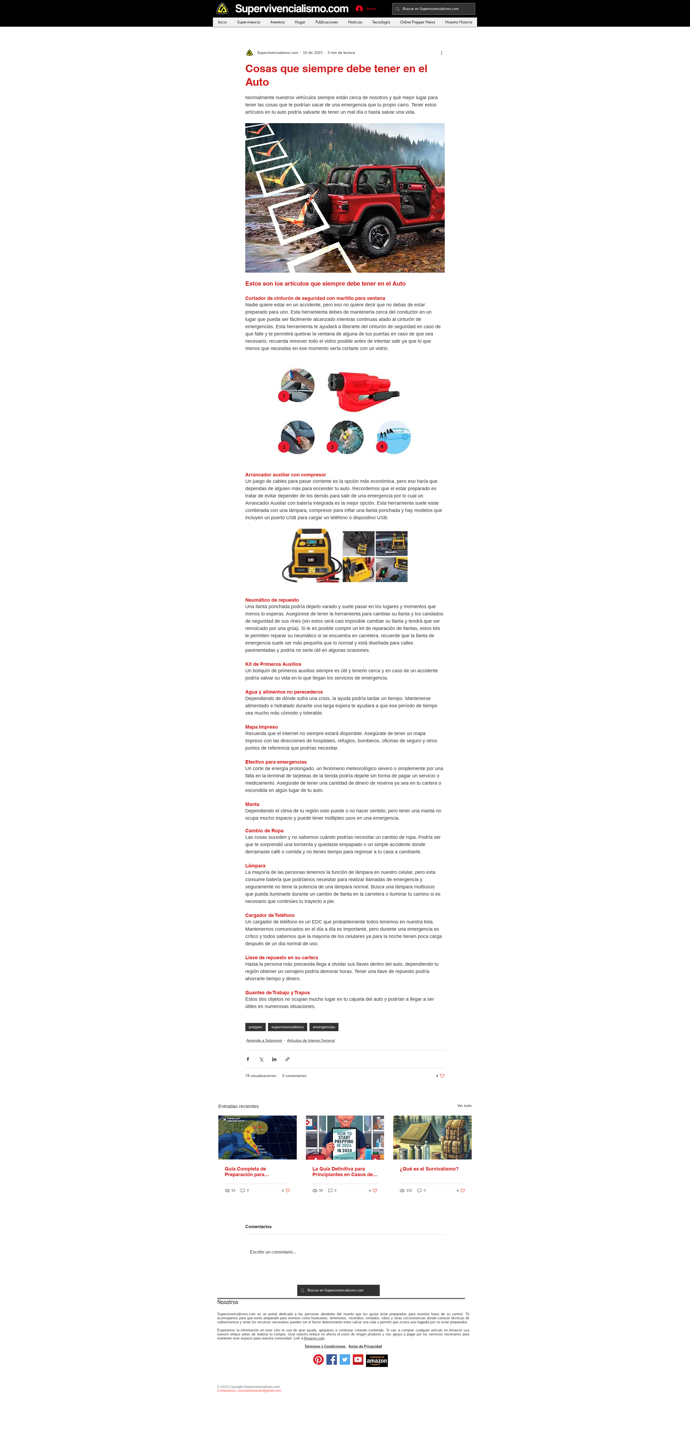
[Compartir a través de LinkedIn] (274, 1059)
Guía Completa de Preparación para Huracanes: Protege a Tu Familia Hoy (253, 1171)
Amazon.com (314, 1338)
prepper (255, 1027)
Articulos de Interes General (311, 1040)
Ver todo (464, 1105)
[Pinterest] (318, 1359)
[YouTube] (358, 1359)
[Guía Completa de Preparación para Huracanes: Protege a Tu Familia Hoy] (257, 1137)
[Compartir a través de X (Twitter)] (261, 1059)
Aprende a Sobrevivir (264, 1040)
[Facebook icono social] (331, 1359)
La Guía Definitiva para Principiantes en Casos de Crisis (342, 1171)
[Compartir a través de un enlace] (287, 1059)
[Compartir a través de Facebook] (247, 1059)
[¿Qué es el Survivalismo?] (432, 1137)
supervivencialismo (287, 1027)
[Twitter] (345, 1359)
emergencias (324, 1027)
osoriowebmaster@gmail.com (259, 1391)
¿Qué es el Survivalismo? (429, 1169)
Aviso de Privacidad (365, 1346)
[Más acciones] (441, 52)
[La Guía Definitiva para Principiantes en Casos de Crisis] (345, 1138)
